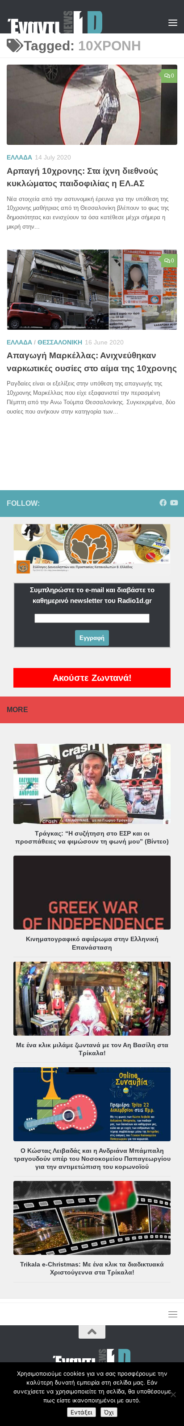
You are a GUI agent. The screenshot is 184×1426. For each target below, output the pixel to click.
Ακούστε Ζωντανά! (92, 678)
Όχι (109, 1412)
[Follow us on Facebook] (163, 503)
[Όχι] (172, 1394)
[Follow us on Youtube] (173, 503)
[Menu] (173, 22)
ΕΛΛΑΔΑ (19, 157)
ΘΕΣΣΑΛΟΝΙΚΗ (60, 342)
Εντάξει (81, 1412)
